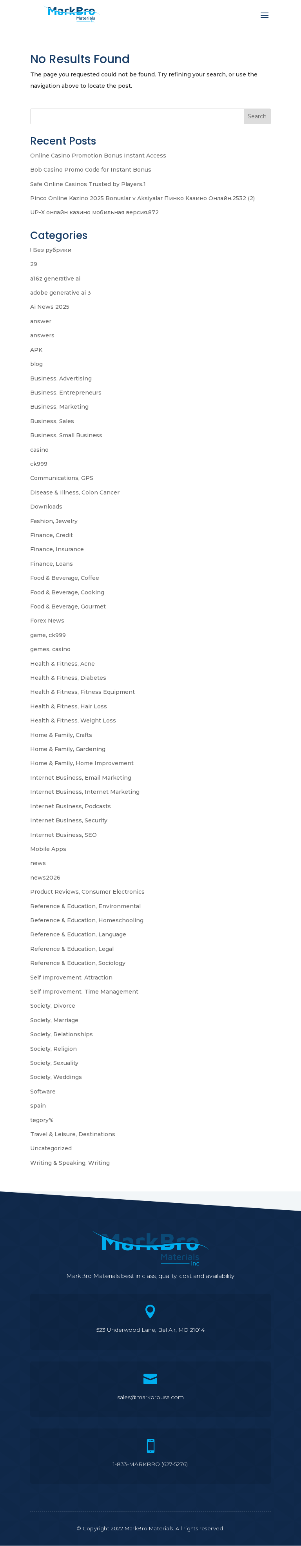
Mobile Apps (48, 849)
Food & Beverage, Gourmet (68, 606)
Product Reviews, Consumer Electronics (87, 891)
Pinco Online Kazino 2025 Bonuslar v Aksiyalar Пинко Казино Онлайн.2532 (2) (142, 198)
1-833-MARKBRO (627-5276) (150, 1464)
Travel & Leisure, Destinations (72, 1134)
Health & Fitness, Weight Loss (73, 720)
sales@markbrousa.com (150, 1397)
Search (257, 116)
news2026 (45, 877)
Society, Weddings (56, 1077)
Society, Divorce (52, 1005)
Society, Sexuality (54, 1062)
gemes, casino (50, 649)
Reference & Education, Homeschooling (86, 920)
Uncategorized (51, 1148)
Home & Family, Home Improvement (82, 763)
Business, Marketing (59, 406)
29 (33, 264)
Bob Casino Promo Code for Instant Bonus (90, 169)
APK (36, 349)
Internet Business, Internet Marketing (85, 791)
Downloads (46, 506)
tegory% (42, 1120)
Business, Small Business (66, 435)
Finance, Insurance (57, 549)
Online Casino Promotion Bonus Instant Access (98, 155)
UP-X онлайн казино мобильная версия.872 (94, 212)
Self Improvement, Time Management (84, 991)
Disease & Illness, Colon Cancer (75, 492)
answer (40, 321)
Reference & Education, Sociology (77, 963)
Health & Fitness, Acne (62, 663)
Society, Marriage (54, 1020)
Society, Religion (53, 1048)
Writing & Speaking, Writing (70, 1162)
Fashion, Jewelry (54, 521)
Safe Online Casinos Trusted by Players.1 (88, 184)
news (38, 863)
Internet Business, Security (68, 820)
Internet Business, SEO (63, 834)
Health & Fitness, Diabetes (68, 677)
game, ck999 (48, 635)
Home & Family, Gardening (67, 749)
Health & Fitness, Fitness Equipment (82, 691)
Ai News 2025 (49, 306)
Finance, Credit (51, 535)
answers (42, 335)
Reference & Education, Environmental (85, 906)
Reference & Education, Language (78, 934)
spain (38, 1105)
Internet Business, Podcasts (70, 806)
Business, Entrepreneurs (66, 392)
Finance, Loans (51, 563)
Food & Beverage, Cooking (67, 592)
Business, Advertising (61, 378)
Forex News (47, 620)
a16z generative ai (55, 278)
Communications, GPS (61, 478)
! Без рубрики (50, 249)
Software (43, 1091)
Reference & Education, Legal (72, 948)
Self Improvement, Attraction (71, 977)
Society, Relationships (61, 1034)
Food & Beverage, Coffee (64, 577)
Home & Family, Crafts (61, 735)
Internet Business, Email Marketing (80, 777)
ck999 (38, 463)
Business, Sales (52, 421)
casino (39, 449)
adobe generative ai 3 (60, 292)
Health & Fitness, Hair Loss (68, 706)
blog (36, 363)
